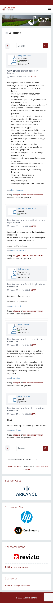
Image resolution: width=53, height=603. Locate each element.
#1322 (33, 226)
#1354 (33, 414)
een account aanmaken (33, 194)
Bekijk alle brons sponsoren (16, 567)
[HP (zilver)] (26, 517)
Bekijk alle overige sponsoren (17, 585)
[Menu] (49, 9)
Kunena (26, 469)
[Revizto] (26, 556)
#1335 (33, 345)
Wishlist (11, 70)
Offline (14, 56)
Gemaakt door (14, 466)
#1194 (34, 76)
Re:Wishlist (18, 222)
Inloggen (16, 194)
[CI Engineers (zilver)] (26, 530)
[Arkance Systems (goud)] (26, 490)
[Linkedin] (26, 2)
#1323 (33, 290)
